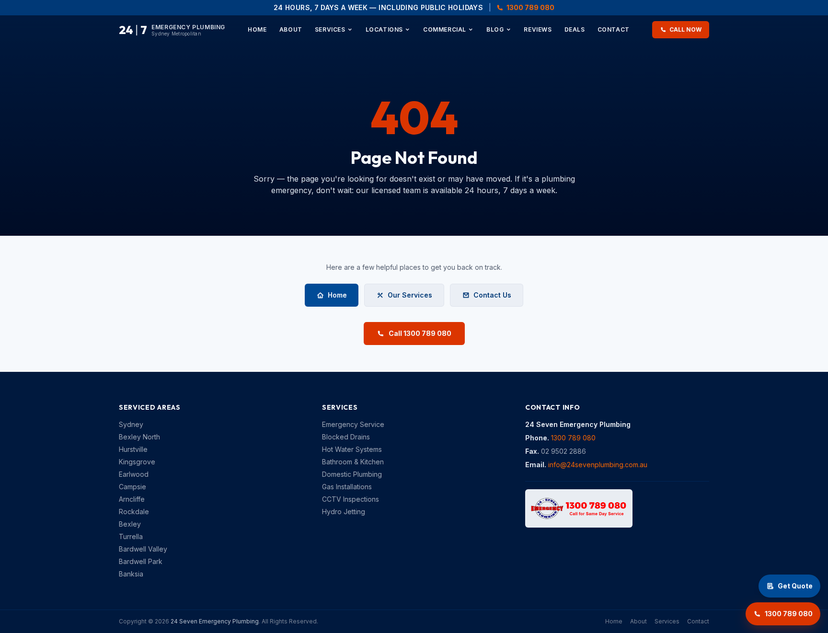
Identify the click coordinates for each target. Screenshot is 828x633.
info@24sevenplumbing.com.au (597, 464)
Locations (384, 29)
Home (257, 29)
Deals (574, 29)
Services (330, 29)
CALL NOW (685, 29)
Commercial (444, 29)
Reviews (538, 29)
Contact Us (492, 295)
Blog (495, 29)
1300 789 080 (530, 7)
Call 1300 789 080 (420, 333)
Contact (614, 29)
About (290, 29)
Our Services (410, 295)
